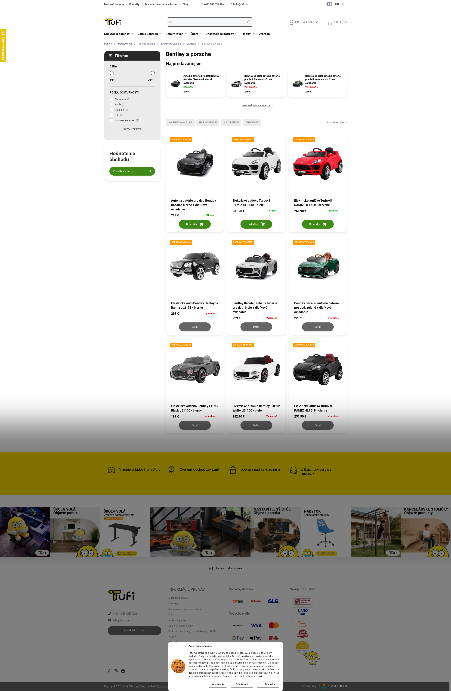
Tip (118, 115)
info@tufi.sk (121, 620)
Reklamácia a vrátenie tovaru (161, 4)
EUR (336, 4)
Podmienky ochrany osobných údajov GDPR (192, 631)
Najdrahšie (231, 122)
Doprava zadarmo (126, 120)
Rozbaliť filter (132, 129)
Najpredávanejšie (180, 122)
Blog (185, 4)
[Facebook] (109, 672)
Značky (172, 637)
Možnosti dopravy (114, 4)
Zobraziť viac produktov (256, 105)
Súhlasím (270, 684)
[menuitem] (119, 34)
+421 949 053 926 (125, 613)
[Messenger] (123, 672)
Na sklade (122, 99)
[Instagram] (116, 672)
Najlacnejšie (208, 122)
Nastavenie (218, 684)
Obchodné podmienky (180, 625)
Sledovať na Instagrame (228, 568)
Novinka (121, 109)
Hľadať (248, 22)
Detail (195, 326)
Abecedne (252, 122)
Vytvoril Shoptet (311, 686)
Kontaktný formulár (134, 630)
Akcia (119, 104)
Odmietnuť (242, 684)
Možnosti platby (177, 620)
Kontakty (134, 4)
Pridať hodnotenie (123, 171)
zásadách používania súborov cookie (242, 676)
